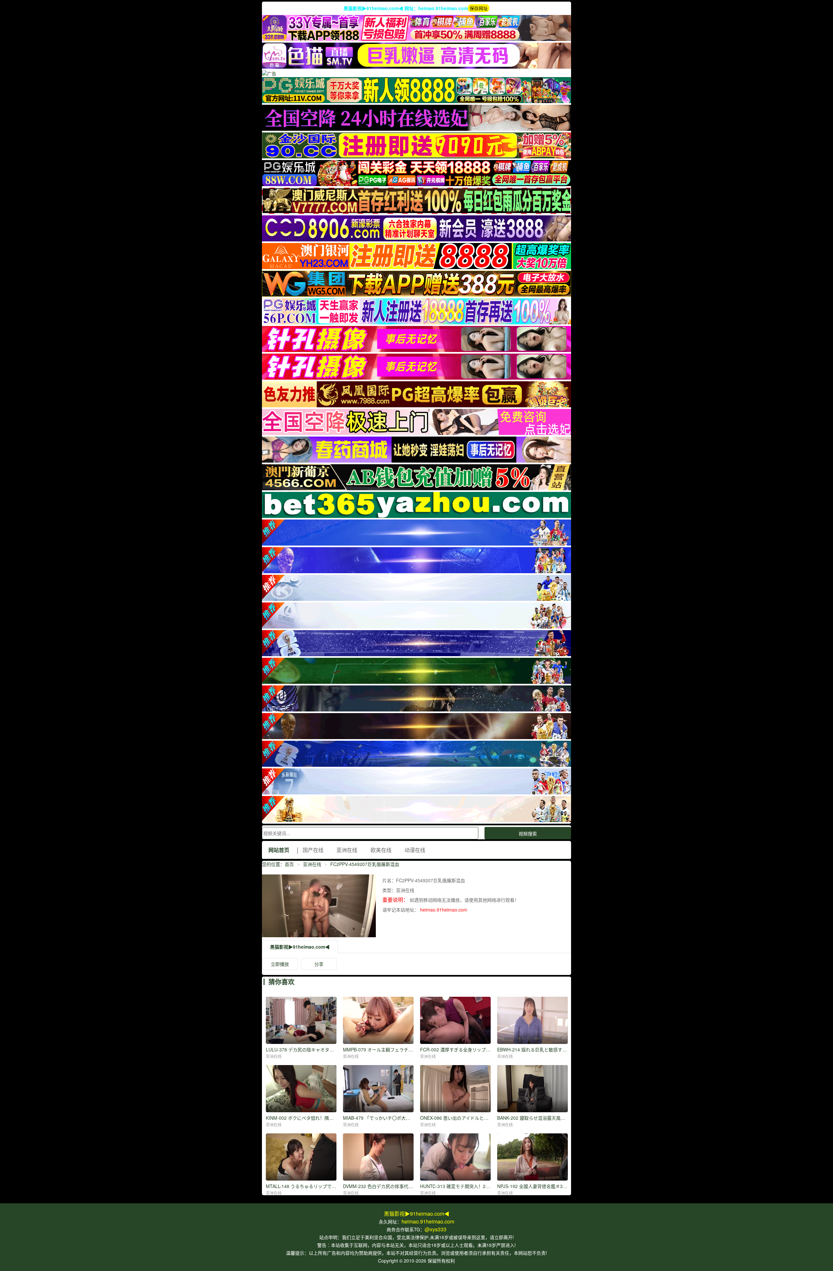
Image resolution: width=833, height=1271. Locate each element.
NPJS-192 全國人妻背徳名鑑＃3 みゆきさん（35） (549, 1186)
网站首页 (278, 850)
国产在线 (313, 850)
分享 (318, 964)
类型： (389, 890)
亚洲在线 (346, 850)
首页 (289, 864)
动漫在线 (414, 850)
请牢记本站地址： (401, 909)
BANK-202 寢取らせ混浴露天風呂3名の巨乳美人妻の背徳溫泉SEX (564, 1118)
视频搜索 (528, 833)
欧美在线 (381, 850)
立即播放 (280, 964)
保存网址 (479, 8)
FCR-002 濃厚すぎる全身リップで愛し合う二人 (469, 1049)
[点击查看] (416, 39)
